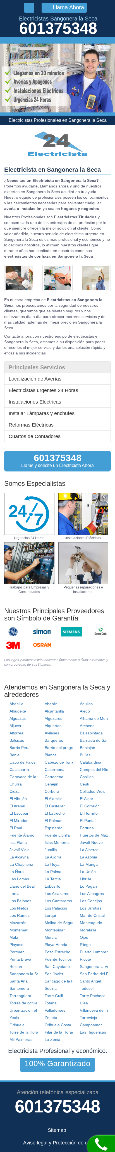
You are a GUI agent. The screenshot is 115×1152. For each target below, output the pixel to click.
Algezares (53, 718)
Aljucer (15, 725)
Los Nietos (18, 908)
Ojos (84, 937)
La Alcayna (19, 857)
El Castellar (55, 806)
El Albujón (18, 798)
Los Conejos (91, 901)
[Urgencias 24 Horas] (29, 514)
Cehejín (51, 784)
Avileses (52, 733)
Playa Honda (56, 944)
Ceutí (84, 784)
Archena (87, 725)
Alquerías (53, 725)
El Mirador (18, 820)
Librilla (85, 879)
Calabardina (90, 762)
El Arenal (17, 806)
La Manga (89, 864)
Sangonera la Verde (97, 966)
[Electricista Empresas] (29, 563)
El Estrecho (55, 813)
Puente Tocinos (58, 959)
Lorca (14, 893)
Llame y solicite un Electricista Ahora (57, 460)
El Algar (86, 798)
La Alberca (89, 850)
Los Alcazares (57, 893)
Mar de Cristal (92, 915)
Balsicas (16, 740)
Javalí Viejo (19, 850)
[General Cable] (100, 632)
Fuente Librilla (57, 835)
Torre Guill (54, 995)
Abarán (51, 704)
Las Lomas (19, 879)
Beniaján (87, 747)
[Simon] (42, 632)
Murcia (51, 937)
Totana (51, 1003)
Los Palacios (56, 908)
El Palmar (53, 820)
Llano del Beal (22, 886)
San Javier (54, 974)
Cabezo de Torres (60, 762)
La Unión (88, 871)
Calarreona (54, 769)
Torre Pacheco (93, 995)
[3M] (13, 645)
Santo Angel (90, 981)
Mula (13, 937)
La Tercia (53, 879)
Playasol (16, 944)
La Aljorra (53, 857)
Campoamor (91, 1025)
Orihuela (17, 1025)
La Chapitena (21, 864)
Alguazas (17, 718)
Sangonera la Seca (26, 974)
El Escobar (18, 813)
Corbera (52, 791)
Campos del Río (94, 769)
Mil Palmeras (20, 1039)
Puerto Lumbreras (96, 952)
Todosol (87, 988)
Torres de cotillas (24, 1003)
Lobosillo (52, 886)
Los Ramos (19, 915)
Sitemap (57, 1130)
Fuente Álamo (21, 835)
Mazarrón (18, 922)
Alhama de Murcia (96, 718)
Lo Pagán (88, 886)
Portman (17, 952)
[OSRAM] (42, 645)
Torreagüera (20, 995)
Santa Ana (18, 981)
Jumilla (51, 850)
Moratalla (88, 930)
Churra (15, 784)
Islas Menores (57, 842)
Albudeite (17, 711)
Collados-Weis (92, 791)
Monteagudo (91, 922)
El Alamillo (54, 798)
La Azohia (88, 857)
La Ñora (16, 871)
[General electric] (13, 632)
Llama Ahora (67, 7)
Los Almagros (92, 893)
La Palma (53, 871)
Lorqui (50, 915)
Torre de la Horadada (28, 1032)
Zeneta (51, 1017)
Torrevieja (88, 1017)
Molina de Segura (60, 922)
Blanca (51, 755)
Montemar (18, 930)
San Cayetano (57, 966)
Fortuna (87, 828)
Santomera (19, 988)
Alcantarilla (54, 711)
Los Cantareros (58, 901)
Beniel (14, 755)
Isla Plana (18, 842)
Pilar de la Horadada (63, 1032)
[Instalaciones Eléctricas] (83, 514)
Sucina (51, 988)
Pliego (85, 944)
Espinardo (54, 828)
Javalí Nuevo (91, 842)
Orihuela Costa (58, 1025)
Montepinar (55, 930)
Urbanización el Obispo (30, 1010)
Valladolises (55, 1010)
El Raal (15, 828)
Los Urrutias (90, 908)
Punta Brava (20, 959)
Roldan (15, 966)
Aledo (85, 711)
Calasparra (19, 769)
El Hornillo (89, 813)
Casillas (87, 777)
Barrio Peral (19, 747)
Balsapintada (91, 733)
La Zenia (52, 1039)
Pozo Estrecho (57, 952)
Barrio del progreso (62, 747)
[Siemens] (71, 632)
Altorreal (16, 733)
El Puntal (87, 820)
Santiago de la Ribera (64, 981)
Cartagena (54, 777)
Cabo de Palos (22, 762)
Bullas (85, 755)
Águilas (86, 704)
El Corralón (90, 806)
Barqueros (54, 740)
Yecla (14, 1017)
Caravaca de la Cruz (27, 777)
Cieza (14, 791)
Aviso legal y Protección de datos (60, 1143)
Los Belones (20, 901)
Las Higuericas (93, 1032)
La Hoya (52, 864)
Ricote (85, 959)
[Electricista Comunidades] (83, 563)
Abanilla (16, 704)
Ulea (84, 1003)
